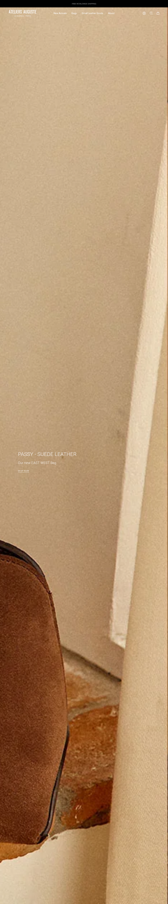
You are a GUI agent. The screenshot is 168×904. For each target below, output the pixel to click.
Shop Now (23, 471)
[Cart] (158, 13)
